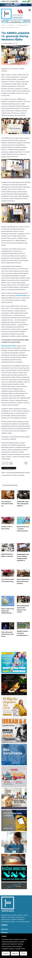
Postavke (6, 953)
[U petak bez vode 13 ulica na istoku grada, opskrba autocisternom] (7, 520)
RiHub (3, 472)
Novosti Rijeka (10, 25)
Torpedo (3, 25)
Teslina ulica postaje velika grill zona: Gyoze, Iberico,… (7, 634)
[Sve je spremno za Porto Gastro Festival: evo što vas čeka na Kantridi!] (7, 494)
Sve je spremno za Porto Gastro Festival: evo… (7, 504)
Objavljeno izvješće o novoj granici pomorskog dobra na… (23, 633)
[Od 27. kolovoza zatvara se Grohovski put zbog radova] (7, 573)
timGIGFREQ (21, 475)
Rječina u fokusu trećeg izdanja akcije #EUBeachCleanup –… (7, 611)
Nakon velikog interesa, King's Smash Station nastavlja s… (23, 581)
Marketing (4, 932)
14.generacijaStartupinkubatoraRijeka (15, 472)
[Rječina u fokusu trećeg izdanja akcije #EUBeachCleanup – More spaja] (7, 601)
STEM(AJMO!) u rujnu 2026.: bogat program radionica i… (23, 504)
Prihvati (23, 953)
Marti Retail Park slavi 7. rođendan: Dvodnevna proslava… (23, 529)
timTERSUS (14, 475)
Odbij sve (15, 953)
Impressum (4, 929)
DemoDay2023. (6, 475)
